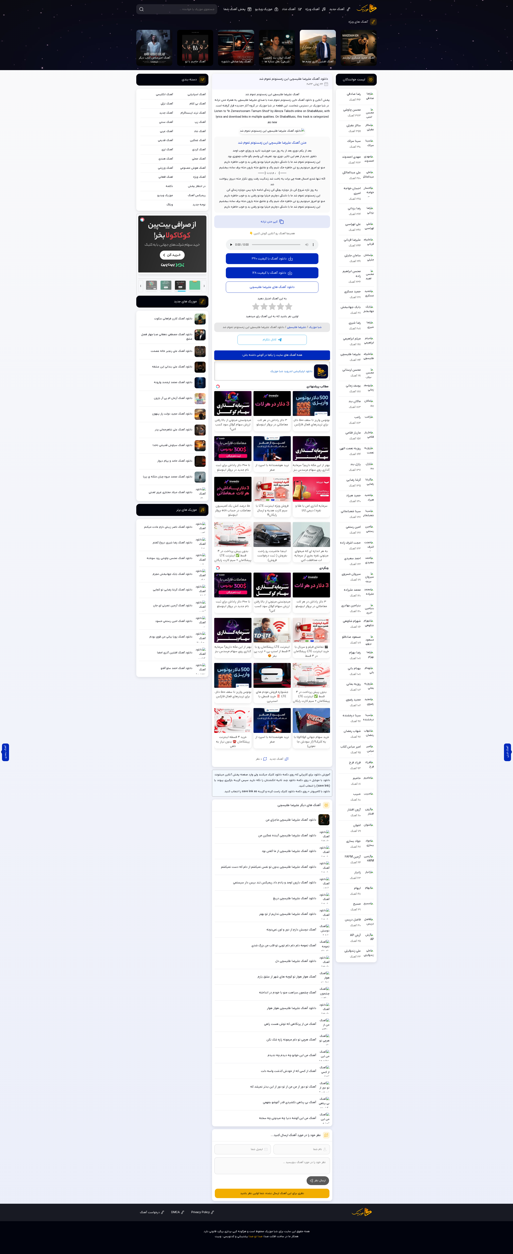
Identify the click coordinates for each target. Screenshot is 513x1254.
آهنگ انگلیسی (164, 94)
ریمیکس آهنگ (197, 195)
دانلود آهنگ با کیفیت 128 (269, 273)
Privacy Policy (200, 1212)
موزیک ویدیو (263, 9)
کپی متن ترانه (269, 222)
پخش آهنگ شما (234, 9)
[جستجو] (141, 9)
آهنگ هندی (166, 159)
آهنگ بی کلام (198, 104)
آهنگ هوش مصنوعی (193, 168)
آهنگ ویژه (312, 9)
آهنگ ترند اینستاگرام (193, 113)
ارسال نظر (320, 1180)
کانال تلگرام (269, 340)
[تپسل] (142, 220)
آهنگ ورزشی (165, 168)
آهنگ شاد (289, 9)
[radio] (288, 307)
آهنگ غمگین (198, 140)
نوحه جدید (199, 205)
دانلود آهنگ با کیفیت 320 (269, 259)
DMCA (175, 1212)
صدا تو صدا (256, 1236)
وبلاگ (170, 205)
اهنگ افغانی (166, 177)
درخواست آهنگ (150, 1212)
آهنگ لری (167, 149)
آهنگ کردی (199, 149)
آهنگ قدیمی (165, 140)
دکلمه (169, 186)
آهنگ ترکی (167, 104)
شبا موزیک (366, 8)
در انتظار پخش (197, 186)
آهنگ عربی (166, 131)
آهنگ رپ (200, 122)
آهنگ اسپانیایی (197, 94)
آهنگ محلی (199, 159)
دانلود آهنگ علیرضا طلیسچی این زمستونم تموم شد (293, 79)
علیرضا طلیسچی (296, 327)
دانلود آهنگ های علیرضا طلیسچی (272, 287)
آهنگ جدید (336, 9)
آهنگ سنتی (166, 122)
